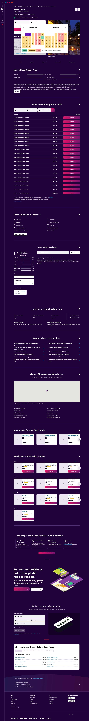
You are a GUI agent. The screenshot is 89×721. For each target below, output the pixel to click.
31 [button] (62, 46)
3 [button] (62, 34)
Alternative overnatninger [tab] (29, 650)
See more (77, 461)
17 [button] (62, 40)
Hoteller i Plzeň (50, 661)
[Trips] (2, 20)
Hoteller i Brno (18, 659)
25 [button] (36, 43)
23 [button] (29, 43)
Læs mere (51, 197)
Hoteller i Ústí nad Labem (20, 661)
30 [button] (29, 46)
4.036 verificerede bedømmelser (29, 17)
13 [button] (42, 37)
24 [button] (33, 43)
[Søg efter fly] (2, 6)
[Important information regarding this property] (79, 309)
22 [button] (26, 43)
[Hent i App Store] (71, 701)
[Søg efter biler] (2, 11)
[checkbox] (20, 292)
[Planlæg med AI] (2, 17)
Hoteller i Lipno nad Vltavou (21, 666)
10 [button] (32, 37)
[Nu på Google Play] (71, 698)
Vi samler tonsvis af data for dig (22, 684)
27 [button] (42, 43)
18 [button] (36, 40)
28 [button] (23, 46)
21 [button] (23, 43)
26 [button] (39, 43)
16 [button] (29, 40)
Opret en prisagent (68, 544)
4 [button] (65, 34)
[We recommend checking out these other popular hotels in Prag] (79, 430)
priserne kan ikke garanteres (38, 678)
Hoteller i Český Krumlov (52, 659)
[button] (2, 2)
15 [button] (26, 40)
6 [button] (42, 34)
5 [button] (39, 34)
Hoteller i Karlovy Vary (20, 657)
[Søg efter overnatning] (2, 8)
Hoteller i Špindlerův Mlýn (52, 657)
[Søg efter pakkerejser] (2, 14)
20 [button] (42, 40)
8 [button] (26, 37)
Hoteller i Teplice (50, 664)
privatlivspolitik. (16, 634)
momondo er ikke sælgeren (21, 682)
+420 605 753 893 (18, 15)
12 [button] (39, 37)
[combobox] (30, 616)
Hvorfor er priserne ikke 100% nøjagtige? (24, 686)
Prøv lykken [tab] (40, 650)
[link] (28, 471)
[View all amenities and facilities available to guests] (79, 215)
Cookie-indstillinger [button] (18, 201)
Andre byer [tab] (18, 650)
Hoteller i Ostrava (19, 664)
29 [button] (26, 46)
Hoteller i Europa (22, 6)
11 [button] (65, 37)
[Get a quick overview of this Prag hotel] (79, 70)
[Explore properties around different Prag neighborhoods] (79, 456)
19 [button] (39, 40)
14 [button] (23, 40)
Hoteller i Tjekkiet (30, 6)
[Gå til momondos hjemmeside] (9, 2)
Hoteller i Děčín (50, 666)
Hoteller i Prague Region (39, 6)
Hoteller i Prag (47, 6)
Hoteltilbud (16, 6)
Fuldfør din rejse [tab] (48, 650)
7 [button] (23, 37)
